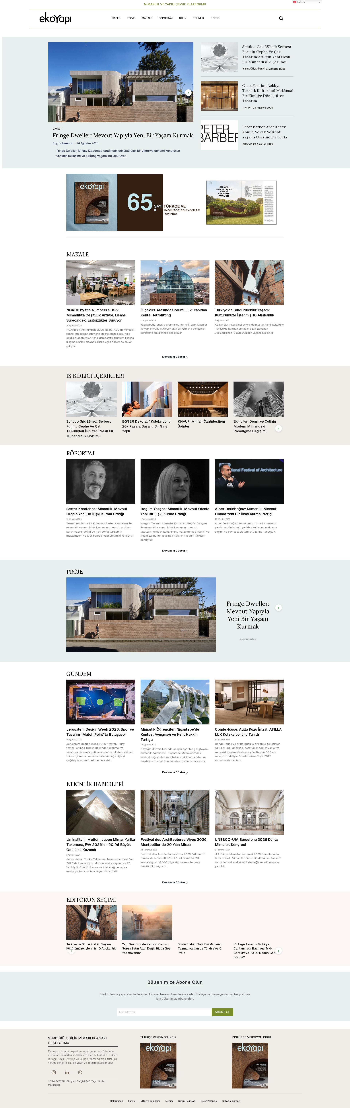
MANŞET (57, 129)
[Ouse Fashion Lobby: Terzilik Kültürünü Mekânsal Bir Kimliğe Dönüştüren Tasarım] (219, 96)
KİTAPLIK (247, 143)
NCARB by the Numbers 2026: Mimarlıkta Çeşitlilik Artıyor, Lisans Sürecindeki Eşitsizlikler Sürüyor (96, 315)
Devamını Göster (173, 356)
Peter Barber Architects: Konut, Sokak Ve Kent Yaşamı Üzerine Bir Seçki (264, 132)
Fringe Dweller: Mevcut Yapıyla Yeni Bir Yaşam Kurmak (123, 135)
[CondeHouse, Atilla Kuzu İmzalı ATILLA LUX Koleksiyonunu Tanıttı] (249, 702)
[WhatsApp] (80, 1072)
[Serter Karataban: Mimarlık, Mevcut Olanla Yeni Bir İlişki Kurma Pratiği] (100, 481)
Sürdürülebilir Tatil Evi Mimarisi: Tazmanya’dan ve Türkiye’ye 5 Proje (200, 948)
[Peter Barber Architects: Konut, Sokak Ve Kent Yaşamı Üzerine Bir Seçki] (219, 135)
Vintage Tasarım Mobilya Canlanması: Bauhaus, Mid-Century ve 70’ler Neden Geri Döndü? (254, 950)
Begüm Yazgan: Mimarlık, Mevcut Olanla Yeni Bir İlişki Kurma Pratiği (175, 511)
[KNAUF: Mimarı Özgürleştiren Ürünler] (203, 399)
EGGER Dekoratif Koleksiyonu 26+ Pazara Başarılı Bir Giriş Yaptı (146, 426)
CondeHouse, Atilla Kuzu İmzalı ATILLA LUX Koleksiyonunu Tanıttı (248, 732)
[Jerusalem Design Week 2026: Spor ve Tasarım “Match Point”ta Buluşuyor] (100, 702)
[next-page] (188, 92)
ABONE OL (222, 1012)
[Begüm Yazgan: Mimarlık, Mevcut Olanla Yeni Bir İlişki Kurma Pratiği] (175, 481)
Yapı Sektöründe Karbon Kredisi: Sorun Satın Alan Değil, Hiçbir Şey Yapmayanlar (146, 948)
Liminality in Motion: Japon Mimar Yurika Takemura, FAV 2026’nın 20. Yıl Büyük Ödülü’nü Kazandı (100, 844)
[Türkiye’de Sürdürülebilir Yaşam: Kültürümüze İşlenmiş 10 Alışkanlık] (249, 282)
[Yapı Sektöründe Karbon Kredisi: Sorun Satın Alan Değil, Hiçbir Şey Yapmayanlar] (147, 922)
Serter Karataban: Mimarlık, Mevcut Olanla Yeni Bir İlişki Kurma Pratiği (96, 511)
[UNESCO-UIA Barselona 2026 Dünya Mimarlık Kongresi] (249, 812)
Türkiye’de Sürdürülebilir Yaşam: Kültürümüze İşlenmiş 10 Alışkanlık (244, 313)
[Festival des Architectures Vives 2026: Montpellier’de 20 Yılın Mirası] (175, 812)
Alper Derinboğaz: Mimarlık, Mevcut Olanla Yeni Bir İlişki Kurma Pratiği (246, 511)
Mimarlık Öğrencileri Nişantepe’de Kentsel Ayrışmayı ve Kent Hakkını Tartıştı (170, 734)
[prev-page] (53, 92)
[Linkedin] (67, 1072)
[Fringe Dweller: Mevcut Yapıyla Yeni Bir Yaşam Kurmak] (120, 82)
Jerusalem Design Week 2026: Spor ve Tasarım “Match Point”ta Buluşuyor (100, 732)
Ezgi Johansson (63, 143)
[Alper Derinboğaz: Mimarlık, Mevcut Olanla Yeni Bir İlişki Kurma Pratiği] (249, 481)
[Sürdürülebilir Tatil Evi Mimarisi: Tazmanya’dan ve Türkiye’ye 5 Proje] (203, 922)
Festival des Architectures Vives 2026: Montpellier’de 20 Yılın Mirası (174, 842)
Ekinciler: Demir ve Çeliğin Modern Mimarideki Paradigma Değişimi (255, 426)
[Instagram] (53, 1072)
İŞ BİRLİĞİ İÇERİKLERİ (254, 68)
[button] (281, 18)
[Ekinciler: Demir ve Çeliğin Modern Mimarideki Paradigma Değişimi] (259, 399)
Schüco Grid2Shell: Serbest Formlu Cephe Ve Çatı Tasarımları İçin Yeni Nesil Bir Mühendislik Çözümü (89, 428)
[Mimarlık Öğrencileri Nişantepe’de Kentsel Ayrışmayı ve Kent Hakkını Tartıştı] (175, 702)
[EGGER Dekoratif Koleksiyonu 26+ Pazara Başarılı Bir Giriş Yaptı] (147, 399)
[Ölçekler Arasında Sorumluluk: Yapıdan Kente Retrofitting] (175, 282)
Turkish (300, 2)
